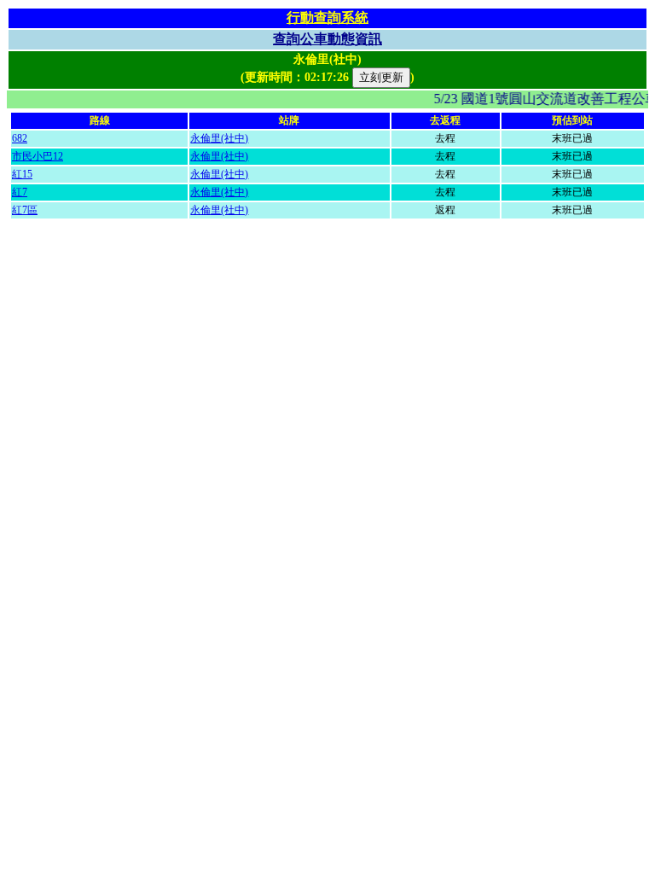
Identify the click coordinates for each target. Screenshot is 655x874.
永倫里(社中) (219, 138)
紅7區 (25, 210)
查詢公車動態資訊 (327, 39)
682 (19, 138)
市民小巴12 (37, 156)
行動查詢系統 (327, 17)
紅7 (19, 192)
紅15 (22, 174)
